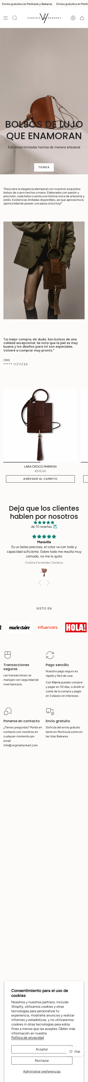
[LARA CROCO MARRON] (40, 425)
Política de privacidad (27, 1037)
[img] (44, 523)
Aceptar (42, 1049)
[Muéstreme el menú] (5, 18)
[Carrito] (82, 18)
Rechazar (42, 1061)
